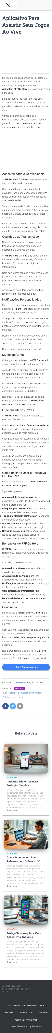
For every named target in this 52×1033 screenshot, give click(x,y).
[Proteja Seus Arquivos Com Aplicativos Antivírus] (26, 910)
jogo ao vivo (17, 697)
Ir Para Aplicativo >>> (26, 667)
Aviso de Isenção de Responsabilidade (26, 1005)
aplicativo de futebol (18, 692)
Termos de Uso (27, 1013)
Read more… (13, 810)
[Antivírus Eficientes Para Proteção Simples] (26, 758)
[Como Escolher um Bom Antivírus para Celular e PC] (26, 834)
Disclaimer (9, 1013)
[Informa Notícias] (9, 5)
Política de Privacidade (26, 1020)
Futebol (6, 697)
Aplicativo (19, 688)
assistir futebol (36, 692)
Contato (43, 1013)
